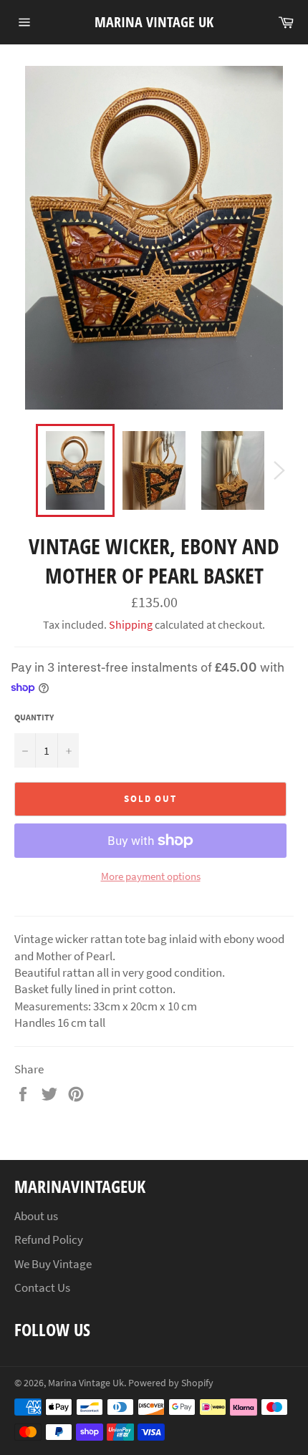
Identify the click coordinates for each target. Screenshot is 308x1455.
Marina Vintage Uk (154, 22)
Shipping (131, 624)
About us (36, 1216)
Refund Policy (48, 1239)
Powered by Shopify (170, 1383)
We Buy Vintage (53, 1264)
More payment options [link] (151, 876)
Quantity (34, 717)
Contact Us (42, 1287)
